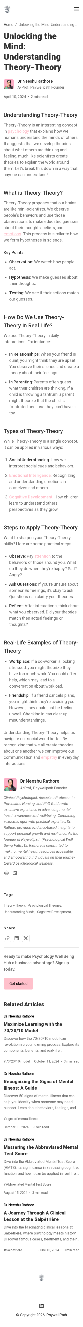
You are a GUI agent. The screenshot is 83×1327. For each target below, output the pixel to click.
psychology (18, 131)
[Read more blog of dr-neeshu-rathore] (34, 84)
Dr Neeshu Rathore (19, 1016)
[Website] (6, 873)
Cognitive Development (31, 497)
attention (42, 556)
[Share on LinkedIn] (16, 938)
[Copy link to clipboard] (7, 938)
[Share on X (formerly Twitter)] (26, 938)
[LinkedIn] (15, 873)
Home (8, 24)
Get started (18, 983)
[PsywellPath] (7, 9)
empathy (49, 757)
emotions (12, 233)
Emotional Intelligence (30, 475)
